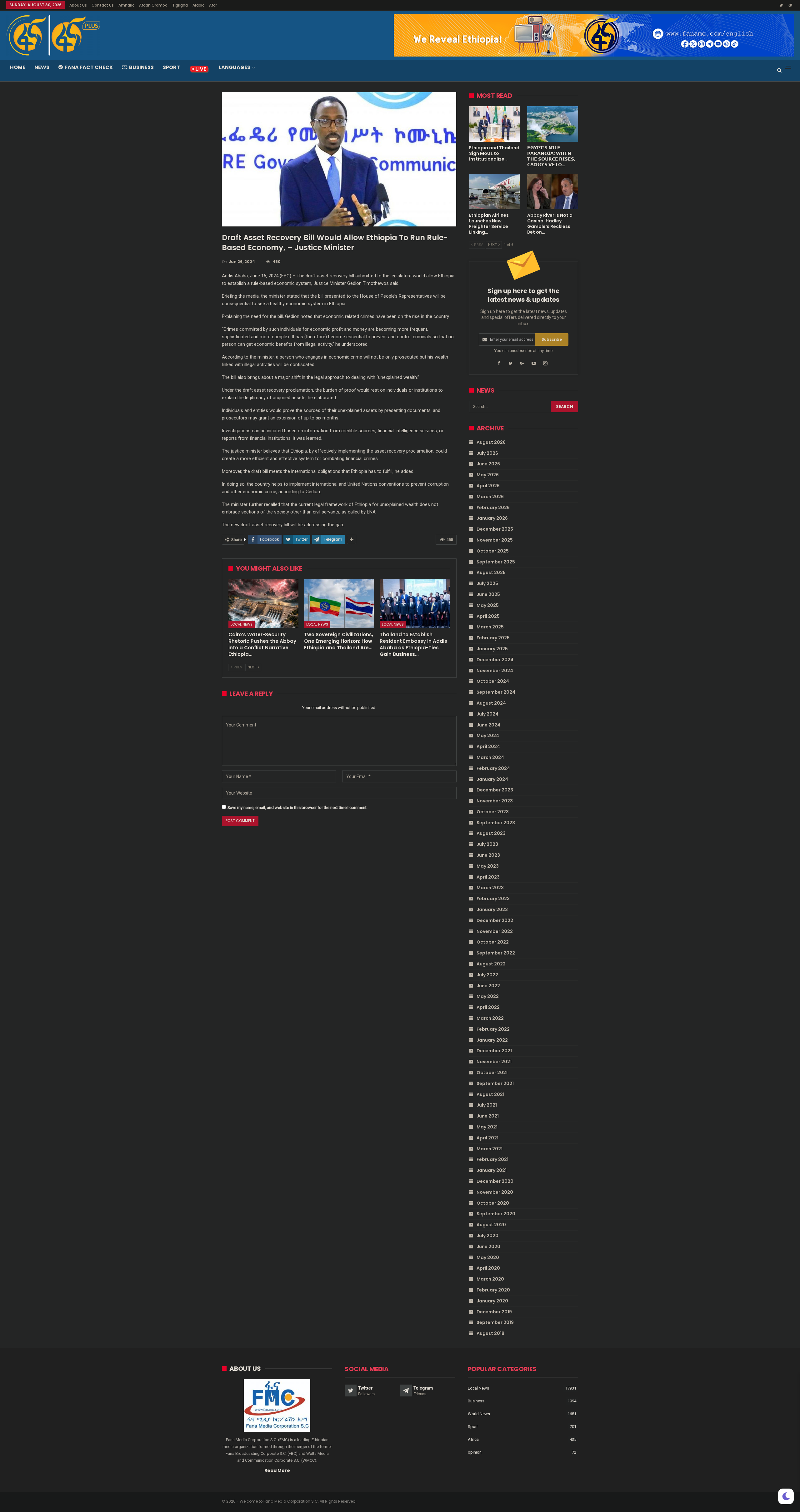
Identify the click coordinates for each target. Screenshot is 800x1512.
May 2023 (488, 866)
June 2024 (488, 725)
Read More (277, 1470)
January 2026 (492, 518)
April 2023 (488, 877)
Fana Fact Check (89, 67)
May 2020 (488, 1257)
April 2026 (488, 486)
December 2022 (495, 920)
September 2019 (495, 1322)
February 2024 (493, 768)
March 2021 (489, 1149)
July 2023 (487, 844)
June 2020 (488, 1246)
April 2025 (488, 616)
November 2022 (495, 931)
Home (17, 67)
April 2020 (488, 1268)
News (41, 67)
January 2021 (492, 1170)
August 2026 (491, 442)
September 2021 (495, 1083)
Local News (241, 624)
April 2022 (488, 1007)
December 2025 (495, 529)
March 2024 (490, 757)
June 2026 (488, 464)
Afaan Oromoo (153, 5)
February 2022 (493, 1029)
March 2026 (490, 496)
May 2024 (488, 735)
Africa (473, 1439)
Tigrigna (180, 5)
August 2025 (491, 572)
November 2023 (495, 801)
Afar (213, 5)
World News (479, 1413)
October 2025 (493, 551)
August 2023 (491, 833)
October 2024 (493, 681)
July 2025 (487, 583)
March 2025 (490, 627)
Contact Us (103, 5)
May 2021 (487, 1127)
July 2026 (487, 453)
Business (141, 67)
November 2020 (495, 1192)
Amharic (126, 5)
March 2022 (490, 1018)
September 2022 (496, 953)
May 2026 (488, 475)
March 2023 (490, 888)
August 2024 (491, 703)
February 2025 (493, 638)
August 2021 (490, 1094)
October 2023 (493, 812)
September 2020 (496, 1214)
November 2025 (495, 540)
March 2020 (490, 1279)
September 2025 (496, 562)
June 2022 (488, 986)
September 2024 (496, 692)
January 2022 (492, 1040)
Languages (234, 67)
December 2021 (494, 1051)
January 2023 (492, 909)
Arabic (198, 5)
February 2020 (493, 1290)
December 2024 (495, 660)
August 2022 (491, 964)
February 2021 (492, 1159)
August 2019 (490, 1333)
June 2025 (488, 594)
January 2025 (492, 649)
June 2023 (488, 855)
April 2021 (487, 1138)
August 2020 (491, 1225)
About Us (78, 5)
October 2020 (493, 1203)
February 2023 (493, 898)
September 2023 (496, 823)
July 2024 (487, 714)
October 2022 (493, 942)
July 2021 (487, 1105)
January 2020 (492, 1301)
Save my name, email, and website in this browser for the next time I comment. (298, 807)
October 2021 (492, 1072)
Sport (171, 67)
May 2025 (488, 605)
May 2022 (488, 996)
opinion (475, 1452)
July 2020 (487, 1235)
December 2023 (495, 790)
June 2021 (488, 1116)
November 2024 (495, 670)
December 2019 (494, 1312)
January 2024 (492, 779)
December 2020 (495, 1181)
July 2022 (487, 975)
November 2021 (494, 1061)
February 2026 (493, 507)
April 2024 (488, 746)
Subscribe (552, 339)
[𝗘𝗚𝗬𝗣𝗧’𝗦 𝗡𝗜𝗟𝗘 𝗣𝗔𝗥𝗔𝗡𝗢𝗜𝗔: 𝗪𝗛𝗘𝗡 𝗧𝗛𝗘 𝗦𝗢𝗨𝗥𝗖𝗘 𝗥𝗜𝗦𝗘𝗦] (552, 124)
